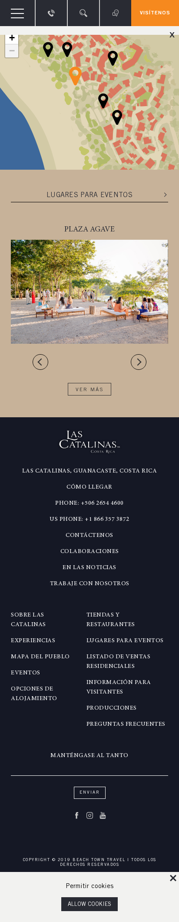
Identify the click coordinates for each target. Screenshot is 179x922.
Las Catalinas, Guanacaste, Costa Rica (89, 471)
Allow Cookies (89, 905)
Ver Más (90, 389)
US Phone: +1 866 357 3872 (89, 519)
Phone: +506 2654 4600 (89, 503)
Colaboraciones (89, 552)
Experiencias (33, 641)
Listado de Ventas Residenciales (118, 662)
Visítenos (155, 13)
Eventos (25, 673)
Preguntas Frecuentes (126, 724)
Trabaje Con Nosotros (89, 584)
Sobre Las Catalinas (28, 620)
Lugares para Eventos (125, 641)
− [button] (12, 50)
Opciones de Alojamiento (34, 694)
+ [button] (12, 37)
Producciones (111, 708)
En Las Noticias (89, 568)
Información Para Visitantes (118, 687)
